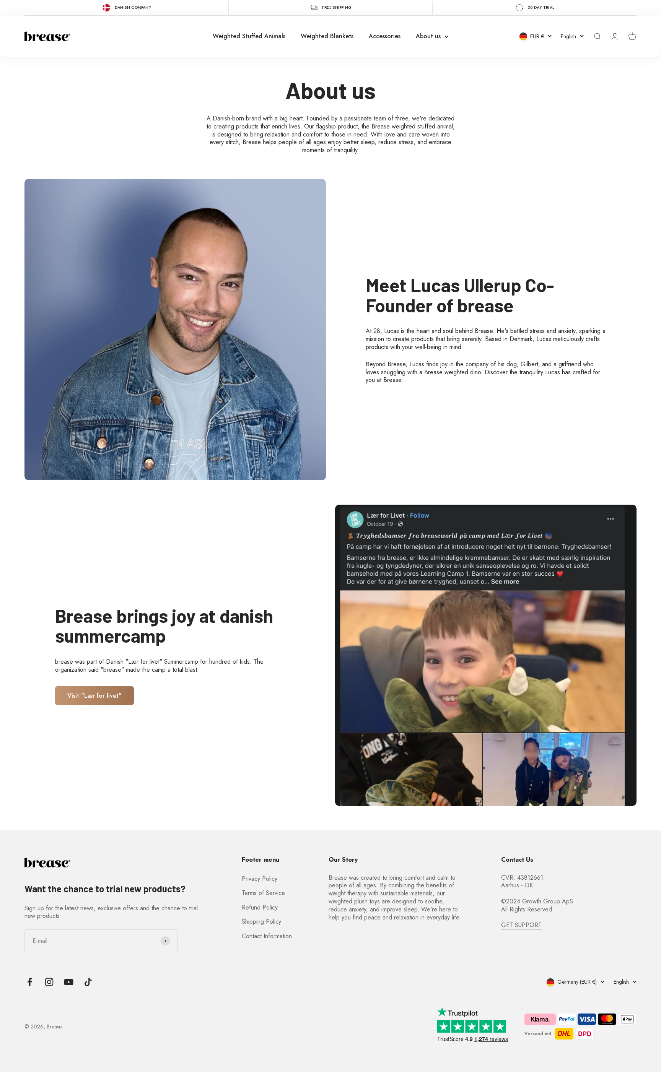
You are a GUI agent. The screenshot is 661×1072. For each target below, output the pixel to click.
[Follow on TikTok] (88, 982)
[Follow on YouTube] (68, 982)
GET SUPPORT (521, 925)
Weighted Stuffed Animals (249, 36)
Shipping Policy (261, 921)
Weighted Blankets (327, 36)
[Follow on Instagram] (49, 982)
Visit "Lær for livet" (94, 695)
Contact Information (267, 936)
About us (428, 36)
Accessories (385, 36)
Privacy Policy (259, 878)
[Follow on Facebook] (29, 982)
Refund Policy (260, 907)
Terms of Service (263, 892)
